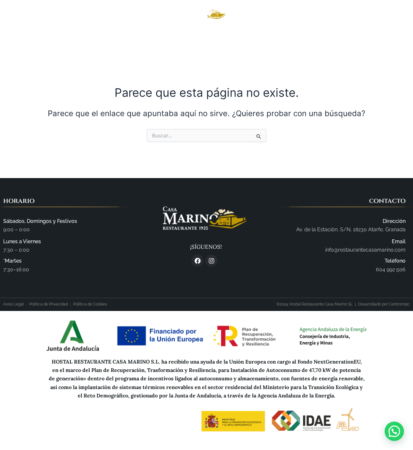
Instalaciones (165, 38)
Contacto (322, 38)
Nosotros (119, 38)
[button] (394, 431)
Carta (205, 38)
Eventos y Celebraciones (261, 38)
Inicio (85, 38)
